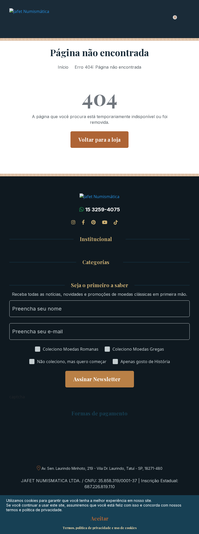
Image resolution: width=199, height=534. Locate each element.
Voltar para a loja (99, 139)
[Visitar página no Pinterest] (93, 222)
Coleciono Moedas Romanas (70, 349)
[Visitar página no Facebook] (83, 222)
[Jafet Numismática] (45, 20)
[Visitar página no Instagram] (73, 222)
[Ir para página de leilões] (126, 222)
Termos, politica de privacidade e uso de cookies (100, 528)
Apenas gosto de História (145, 361)
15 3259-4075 (102, 209)
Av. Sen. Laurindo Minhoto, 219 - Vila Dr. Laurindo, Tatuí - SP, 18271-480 (101, 468)
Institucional (96, 239)
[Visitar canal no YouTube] (104, 222)
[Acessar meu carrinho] (173, 20)
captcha (17, 397)
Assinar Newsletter (96, 379)
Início (63, 67)
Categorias (95, 262)
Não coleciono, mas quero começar (71, 361)
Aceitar (100, 518)
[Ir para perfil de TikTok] (116, 222)
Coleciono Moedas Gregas (138, 349)
